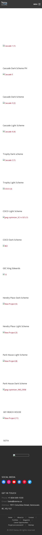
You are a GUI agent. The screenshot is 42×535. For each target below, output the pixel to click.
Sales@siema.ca (14, 501)
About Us (20, 517)
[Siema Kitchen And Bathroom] (15, 3)
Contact (31, 517)
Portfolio (15, 520)
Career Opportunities (21, 522)
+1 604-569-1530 (15, 497)
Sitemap (31, 525)
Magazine (26, 520)
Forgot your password (15, 525)
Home (10, 517)
